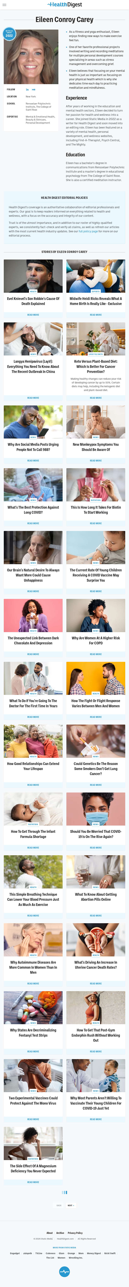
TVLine (38, 1253)
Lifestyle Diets (96, 354)
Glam (61, 1253)
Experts (96, 291)
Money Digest (94, 1253)
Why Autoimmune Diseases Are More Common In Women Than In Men (33, 967)
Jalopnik (27, 1253)
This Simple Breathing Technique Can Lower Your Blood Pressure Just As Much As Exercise (33, 899)
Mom (81, 1253)
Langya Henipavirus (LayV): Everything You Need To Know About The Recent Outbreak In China (33, 366)
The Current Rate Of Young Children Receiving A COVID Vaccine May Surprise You (96, 575)
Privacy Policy (75, 1232)
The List (50, 1257)
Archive (60, 1232)
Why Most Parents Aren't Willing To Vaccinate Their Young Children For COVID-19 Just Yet (95, 1103)
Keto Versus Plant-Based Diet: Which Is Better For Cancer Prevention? (96, 366)
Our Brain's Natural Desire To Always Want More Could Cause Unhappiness (33, 575)
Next (70, 1205)
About (50, 1232)
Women (61, 1257)
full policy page (88, 231)
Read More (33, 315)
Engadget (15, 1253)
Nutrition (96, 500)
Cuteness (50, 1253)
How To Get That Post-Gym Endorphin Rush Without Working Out (96, 1035)
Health (33, 291)
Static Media (47, 1238)
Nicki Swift (109, 1253)
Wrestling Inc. (76, 1257)
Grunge (71, 1253)
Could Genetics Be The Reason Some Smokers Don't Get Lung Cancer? (96, 769)
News (33, 354)
